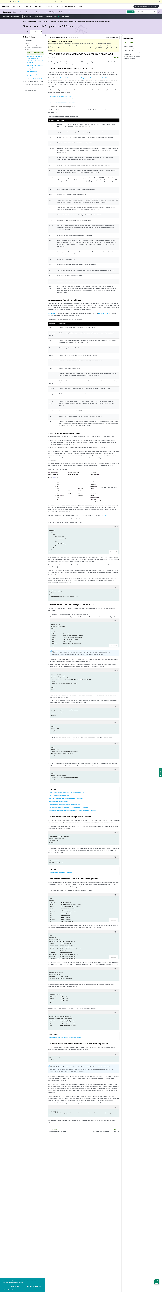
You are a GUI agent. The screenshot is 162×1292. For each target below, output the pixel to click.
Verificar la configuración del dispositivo (35, 75)
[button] (156, 1281)
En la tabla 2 (51, 313)
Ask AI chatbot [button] (19, 1)
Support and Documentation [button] (64, 6)
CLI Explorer (27, 16)
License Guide (24, 12)
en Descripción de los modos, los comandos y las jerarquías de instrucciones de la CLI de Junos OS (86, 78)
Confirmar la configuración (34, 78)
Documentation (9, 12)
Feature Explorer (38, 16)
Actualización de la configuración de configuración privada (66, 798)
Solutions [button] (15, 6)
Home (24, 21)
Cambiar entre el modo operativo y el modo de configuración (66, 792)
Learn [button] (80, 6)
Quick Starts (36, 12)
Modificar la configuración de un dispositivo (35, 61)
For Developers (64, 12)
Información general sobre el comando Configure (34, 57)
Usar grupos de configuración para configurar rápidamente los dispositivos (35, 67)
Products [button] (26, 6)
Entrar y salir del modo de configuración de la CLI (129, 45)
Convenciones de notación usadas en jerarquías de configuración (132, 57)
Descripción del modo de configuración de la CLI (129, 41)
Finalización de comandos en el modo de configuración (132, 53)
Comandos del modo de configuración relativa (129, 49)
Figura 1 (105, 515)
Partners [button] (48, 6)
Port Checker (65, 16)
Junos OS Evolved (36, 32)
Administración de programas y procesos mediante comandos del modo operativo (72, 810)
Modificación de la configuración (58, 801)
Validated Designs (49, 12)
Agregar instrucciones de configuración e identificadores (65, 1037)
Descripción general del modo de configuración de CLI (35, 53)
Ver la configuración (32, 71)
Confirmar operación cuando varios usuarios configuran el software (68, 807)
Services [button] (37, 6)
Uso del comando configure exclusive (59, 795)
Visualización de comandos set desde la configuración (64, 804)
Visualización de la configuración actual (60, 872)
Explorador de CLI (103, 313)
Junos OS (26, 32)
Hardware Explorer (51, 16)
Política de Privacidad (8, 1289)
